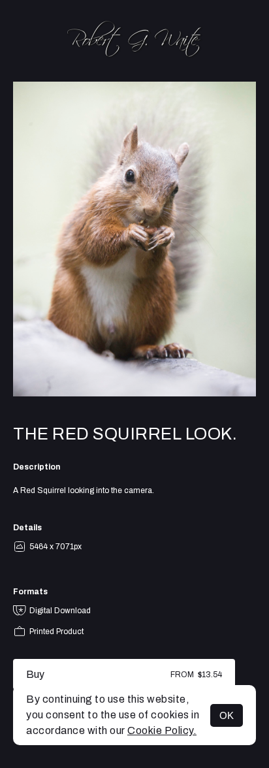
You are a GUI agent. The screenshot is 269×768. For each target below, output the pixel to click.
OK (226, 715)
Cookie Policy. (162, 730)
